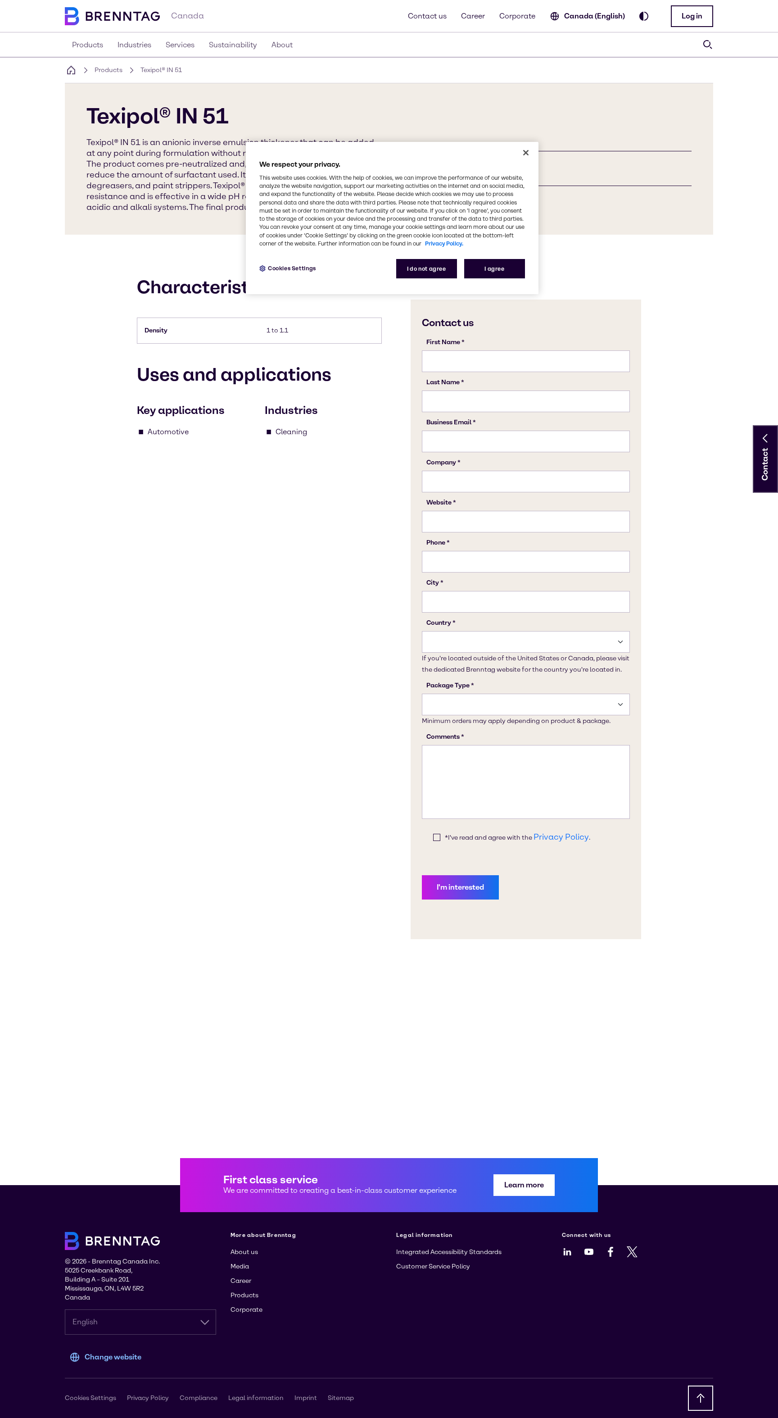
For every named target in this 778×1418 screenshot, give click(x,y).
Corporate (517, 16)
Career (473, 16)
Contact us (427, 16)
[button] (692, 16)
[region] (392, 218)
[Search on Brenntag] (707, 44)
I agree (494, 268)
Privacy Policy (148, 1398)
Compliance (198, 1398)
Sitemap (341, 1398)
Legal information (256, 1398)
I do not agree (426, 268)
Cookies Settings (292, 268)
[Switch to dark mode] (643, 16)
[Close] (526, 153)
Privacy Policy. (444, 243)
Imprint (305, 1398)
